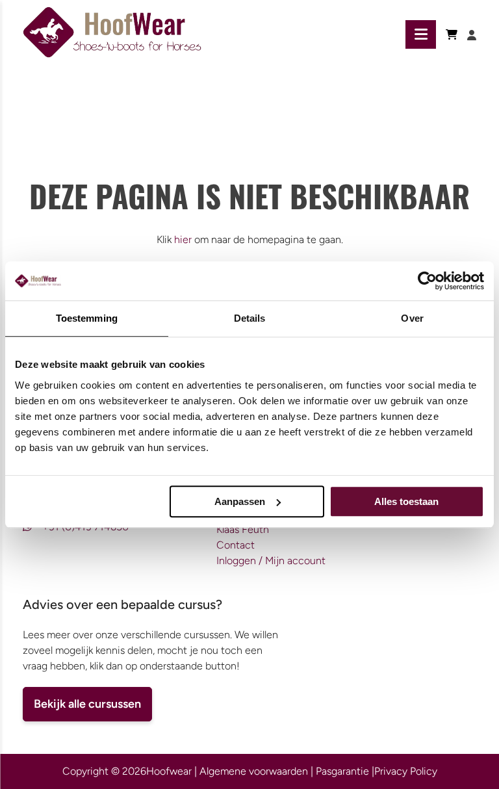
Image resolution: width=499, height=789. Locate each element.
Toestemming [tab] (87, 318)
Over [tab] (412, 318)
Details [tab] (250, 318)
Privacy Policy (405, 771)
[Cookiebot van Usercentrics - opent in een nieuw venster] (427, 281)
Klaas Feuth (242, 529)
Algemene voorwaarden (253, 771)
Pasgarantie (342, 771)
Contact (235, 545)
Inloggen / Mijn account (271, 560)
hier (183, 239)
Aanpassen (239, 501)
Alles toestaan (406, 501)
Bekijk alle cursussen (87, 704)
